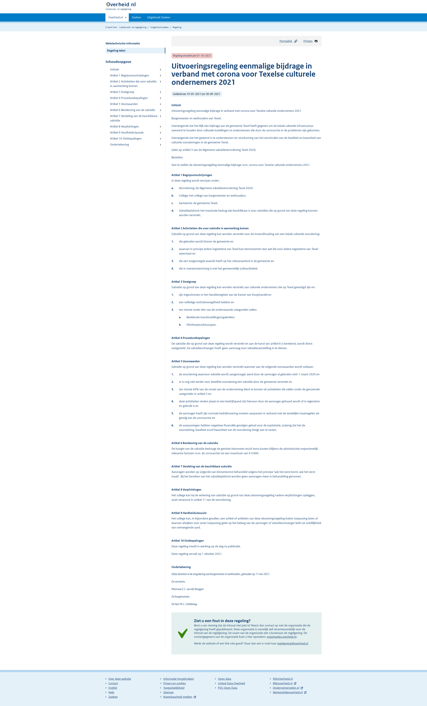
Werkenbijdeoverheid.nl (288, 692)
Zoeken (136, 17)
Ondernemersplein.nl (286, 688)
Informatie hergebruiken (178, 679)
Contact (113, 683)
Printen (308, 41)
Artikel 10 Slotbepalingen (126, 138)
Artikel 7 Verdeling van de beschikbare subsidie (133, 118)
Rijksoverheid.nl (283, 683)
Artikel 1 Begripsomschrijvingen (129, 75)
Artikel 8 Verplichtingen (124, 126)
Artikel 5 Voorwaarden (124, 104)
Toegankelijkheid (173, 688)
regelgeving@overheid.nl (292, 643)
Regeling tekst (116, 50)
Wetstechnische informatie (123, 43)
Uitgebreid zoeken (159, 27)
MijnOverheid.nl (283, 679)
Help (111, 692)
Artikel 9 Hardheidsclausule (127, 132)
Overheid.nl (115, 19)
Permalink (286, 41)
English (112, 688)
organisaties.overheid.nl (281, 637)
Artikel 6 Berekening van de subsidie (132, 110)
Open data (224, 679)
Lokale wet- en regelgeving (132, 27)
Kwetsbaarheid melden (177, 697)
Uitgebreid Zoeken (158, 17)
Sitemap (168, 692)
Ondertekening (119, 144)
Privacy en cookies (174, 683)
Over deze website (119, 679)
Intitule (114, 69)
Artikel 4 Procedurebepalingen (129, 98)
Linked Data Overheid (231, 683)
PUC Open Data (227, 688)
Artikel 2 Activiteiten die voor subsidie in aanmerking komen (133, 84)
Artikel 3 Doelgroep (122, 92)
